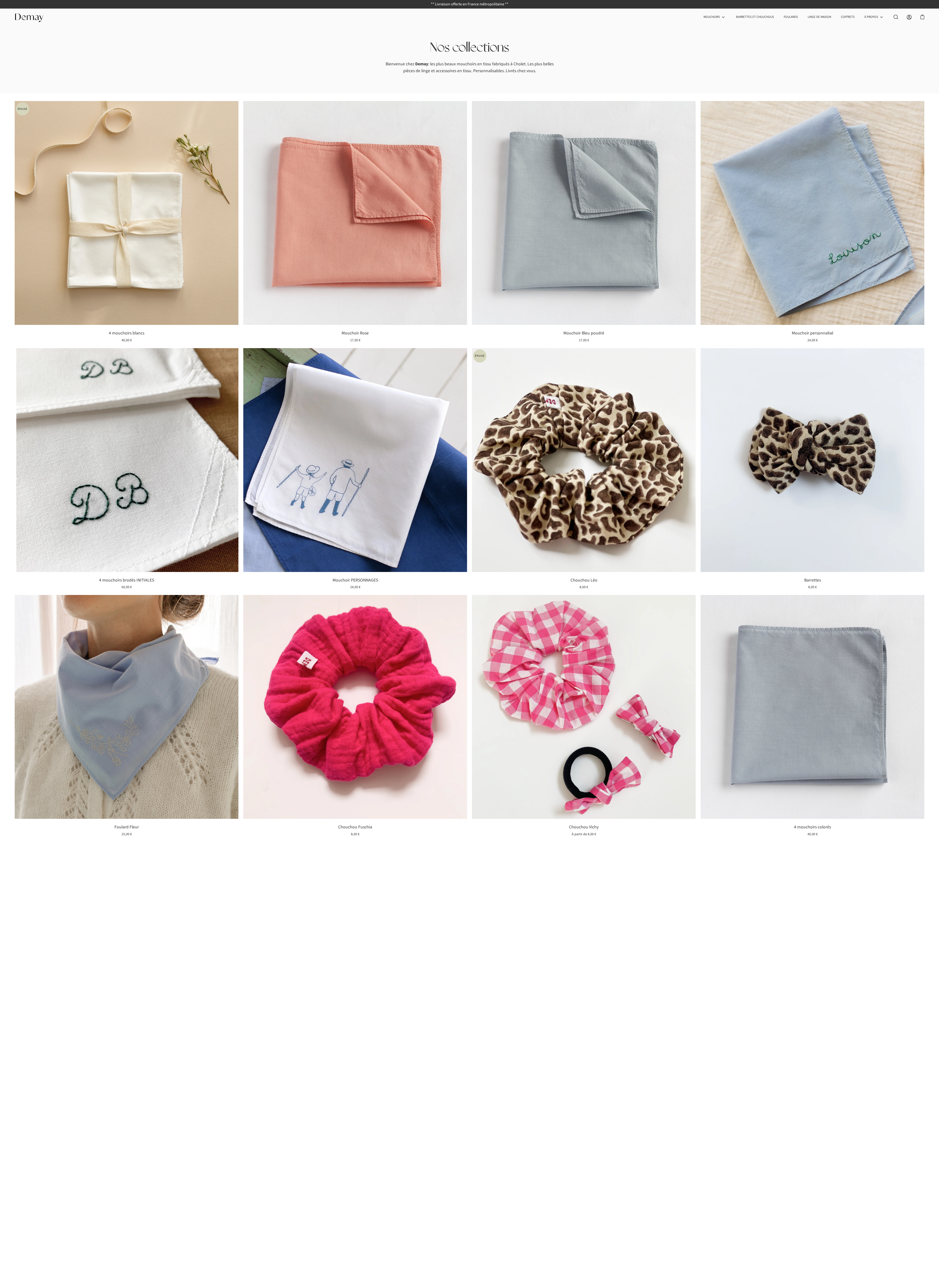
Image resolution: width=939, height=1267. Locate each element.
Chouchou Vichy (584, 827)
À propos (871, 17)
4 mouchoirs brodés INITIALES (126, 580)
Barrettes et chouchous (755, 17)
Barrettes (812, 580)
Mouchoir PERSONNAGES (355, 580)
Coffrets (848, 17)
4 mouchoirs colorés (812, 827)
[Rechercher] (896, 17)
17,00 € (355, 340)
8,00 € (584, 587)
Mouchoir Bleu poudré (583, 333)
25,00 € (127, 834)
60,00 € (127, 587)
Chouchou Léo (583, 580)
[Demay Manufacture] (29, 17)
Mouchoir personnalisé (812, 333)
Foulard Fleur (126, 827)
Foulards (791, 17)
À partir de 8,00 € (584, 834)
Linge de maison (819, 17)
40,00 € (127, 340)
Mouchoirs (712, 17)
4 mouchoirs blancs (126, 333)
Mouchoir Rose (355, 333)
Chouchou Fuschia (355, 827)
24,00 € (812, 340)
